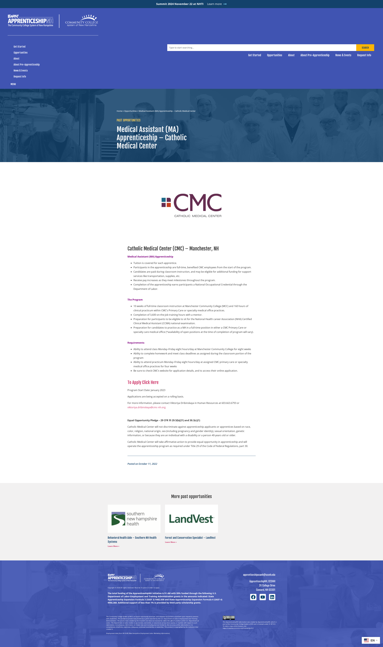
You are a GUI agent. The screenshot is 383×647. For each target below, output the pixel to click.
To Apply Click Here (143, 382)
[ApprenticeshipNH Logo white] (53, 21)
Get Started (19, 46)
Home (119, 111)
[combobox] (261, 47)
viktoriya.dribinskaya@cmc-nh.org (146, 407)
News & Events (21, 70)
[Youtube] (263, 597)
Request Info (20, 76)
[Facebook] (253, 597)
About (16, 58)
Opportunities (21, 52)
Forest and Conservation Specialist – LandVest (190, 537)
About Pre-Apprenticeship (27, 64)
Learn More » (113, 546)
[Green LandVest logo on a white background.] (191, 519)
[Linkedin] (272, 597)
